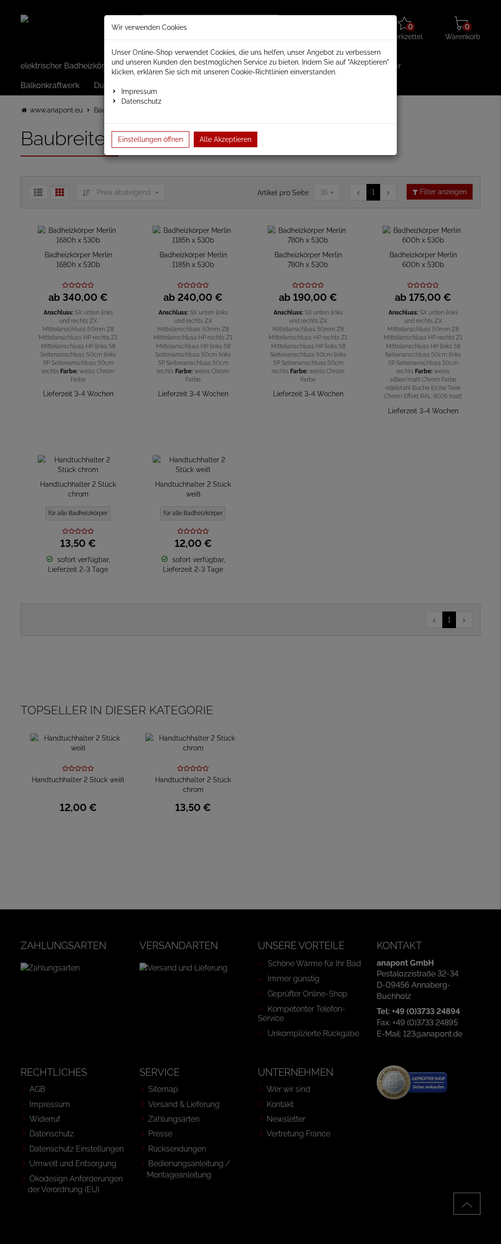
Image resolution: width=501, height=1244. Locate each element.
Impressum (139, 91)
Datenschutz (141, 101)
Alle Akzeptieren (225, 139)
